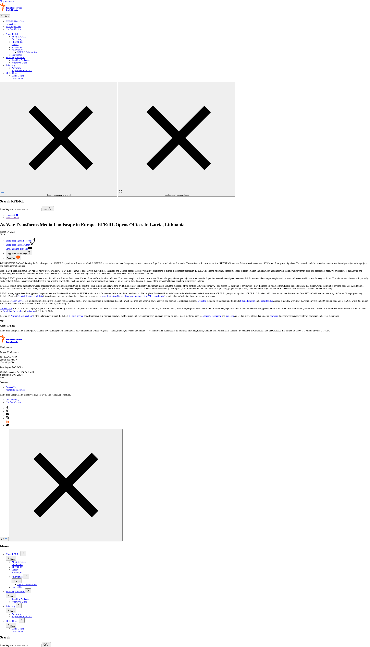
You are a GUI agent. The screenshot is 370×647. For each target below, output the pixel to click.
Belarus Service (76, 316)
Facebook (16, 311)
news (272, 316)
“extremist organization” (22, 316)
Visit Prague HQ (13, 26)
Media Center (12, 73)
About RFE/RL (13, 34)
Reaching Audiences (15, 57)
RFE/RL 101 (17, 42)
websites (202, 301)
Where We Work (19, 62)
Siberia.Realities (247, 301)
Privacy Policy (12, 399)
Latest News (17, 78)
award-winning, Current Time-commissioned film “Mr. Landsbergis (133, 296)
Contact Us (11, 24)
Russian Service (17, 301)
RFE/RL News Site (15, 21)
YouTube (7, 311)
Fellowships (17, 49)
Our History (17, 39)
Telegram (206, 316)
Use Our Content (13, 29)
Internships (17, 47)
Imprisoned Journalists (22, 70)
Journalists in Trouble (15, 390)
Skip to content (7, 1)
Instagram (30, 311)
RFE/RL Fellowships (27, 52)
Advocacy (10, 65)
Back (12, 559)
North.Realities (266, 301)
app (277, 316)
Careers (15, 44)
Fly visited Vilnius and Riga (30, 296)
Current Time (6, 308)
